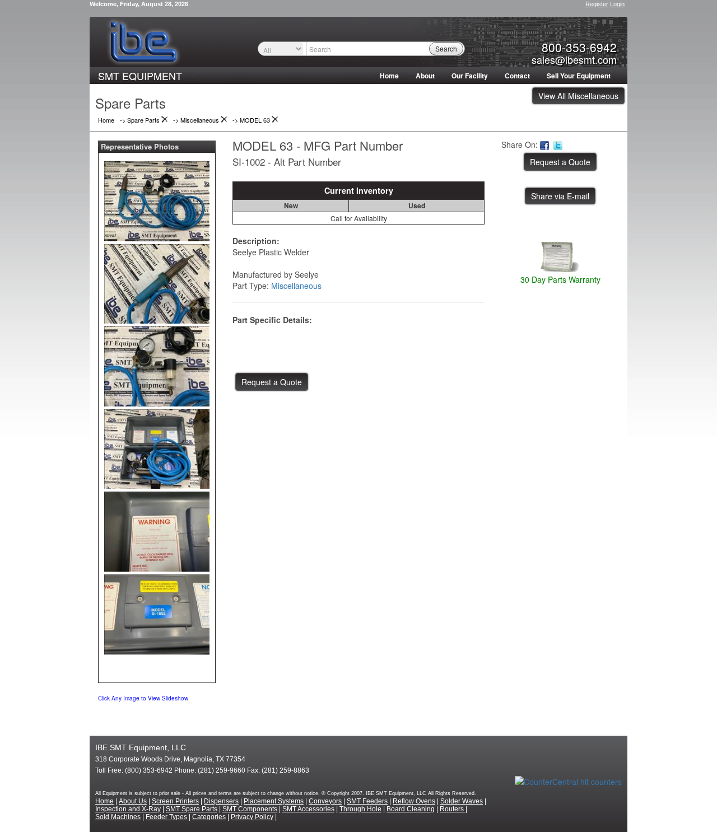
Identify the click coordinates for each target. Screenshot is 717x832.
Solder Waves (461, 801)
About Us (133, 801)
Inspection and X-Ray (128, 809)
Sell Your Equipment (579, 76)
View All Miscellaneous (578, 95)
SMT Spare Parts (191, 809)
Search (446, 48)
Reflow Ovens (414, 801)
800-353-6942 (579, 47)
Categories (209, 817)
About (425, 76)
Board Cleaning (411, 809)
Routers (452, 809)
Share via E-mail (560, 196)
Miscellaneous (296, 285)
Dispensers (221, 801)
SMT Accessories (308, 809)
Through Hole (360, 809)
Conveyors (325, 801)
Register (596, 4)
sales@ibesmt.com (574, 59)
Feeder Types (166, 817)
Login (617, 4)
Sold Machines (118, 817)
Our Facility (469, 76)
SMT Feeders (367, 801)
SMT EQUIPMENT (140, 75)
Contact (517, 76)
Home (389, 76)
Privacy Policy (252, 817)
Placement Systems (274, 801)
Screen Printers (175, 801)
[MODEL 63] (156, 198)
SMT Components (249, 809)
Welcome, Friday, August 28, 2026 (139, 4)
